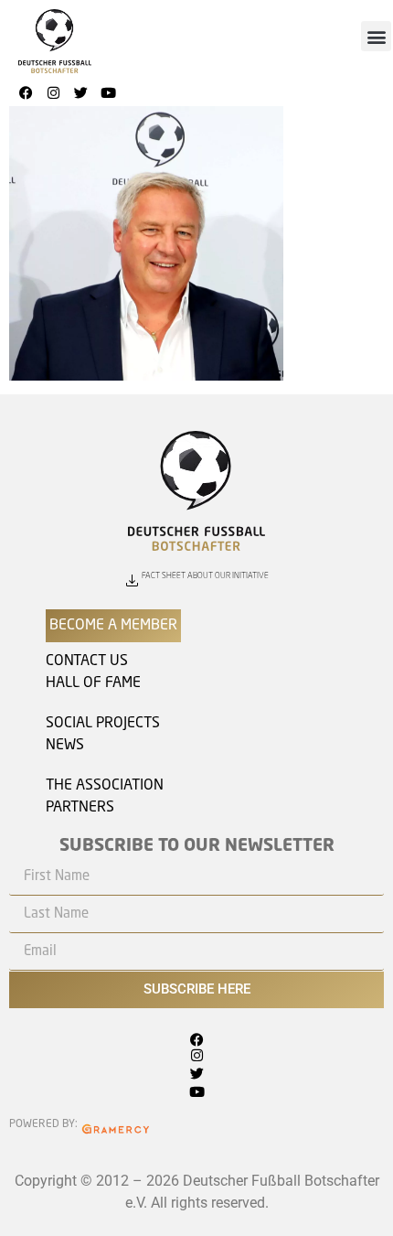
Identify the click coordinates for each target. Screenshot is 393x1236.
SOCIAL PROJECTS (103, 723)
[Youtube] (108, 92)
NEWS (65, 745)
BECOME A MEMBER (113, 625)
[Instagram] (53, 92)
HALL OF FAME (93, 683)
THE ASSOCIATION (105, 786)
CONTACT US (87, 661)
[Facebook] (25, 92)
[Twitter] (80, 92)
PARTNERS (80, 808)
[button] (376, 36)
